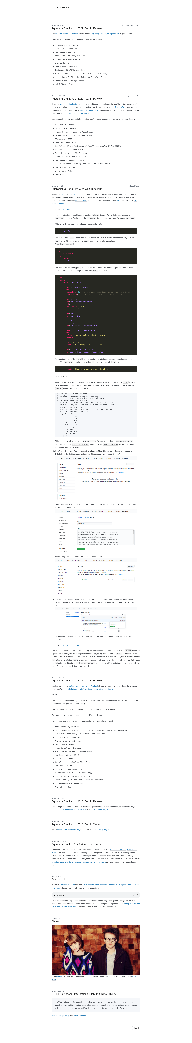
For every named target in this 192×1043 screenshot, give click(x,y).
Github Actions (81, 200)
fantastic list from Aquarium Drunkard (83, 686)
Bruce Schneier (80, 1016)
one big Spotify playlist (99, 810)
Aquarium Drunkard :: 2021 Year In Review (77, 28)
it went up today (58, 862)
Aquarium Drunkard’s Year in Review (70, 810)
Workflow (66, 209)
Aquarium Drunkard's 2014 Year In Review (76, 844)
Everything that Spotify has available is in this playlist (85, 862)
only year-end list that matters (66, 34)
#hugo (131, 186)
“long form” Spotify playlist (89, 110)
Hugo (64, 194)
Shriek (55, 921)
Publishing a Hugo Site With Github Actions (77, 188)
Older (135, 1028)
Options (71, 645)
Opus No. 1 (58, 879)
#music (122, 25)
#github (137, 186)
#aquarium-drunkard (133, 25)
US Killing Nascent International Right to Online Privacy (84, 993)
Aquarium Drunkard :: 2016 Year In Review (77, 801)
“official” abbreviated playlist (78, 113)
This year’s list (120, 107)
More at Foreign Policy (60, 1016)
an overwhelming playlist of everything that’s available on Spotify (87, 689)
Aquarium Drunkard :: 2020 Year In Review (77, 98)
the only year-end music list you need (71, 830)
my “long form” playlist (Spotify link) (105, 34)
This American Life (67, 885)
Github (75, 194)
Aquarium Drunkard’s (68, 104)
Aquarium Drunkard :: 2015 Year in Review (76, 824)
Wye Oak (59, 976)
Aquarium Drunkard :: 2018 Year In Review (77, 680)
